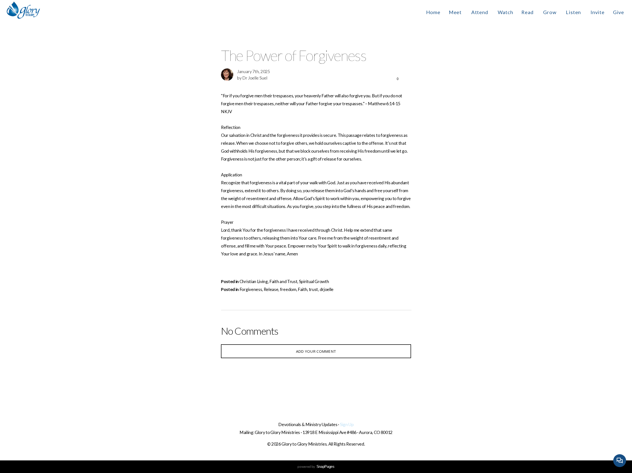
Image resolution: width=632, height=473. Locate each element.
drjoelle (327, 289)
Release (271, 289)
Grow (550, 12)
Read (528, 12)
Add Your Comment (316, 351)
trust (313, 289)
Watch (505, 12)
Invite (598, 12)
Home (433, 12)
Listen (574, 12)
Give (618, 12)
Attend (480, 12)
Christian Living (253, 281)
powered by (315, 466)
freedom (288, 289)
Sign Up (347, 424)
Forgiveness (250, 289)
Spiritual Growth (314, 281)
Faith (302, 289)
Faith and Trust (283, 281)
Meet (456, 12)
